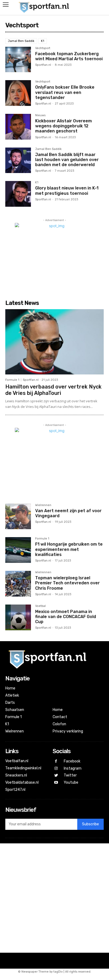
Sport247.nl (15, 789)
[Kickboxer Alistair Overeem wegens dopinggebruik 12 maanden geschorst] (18, 127)
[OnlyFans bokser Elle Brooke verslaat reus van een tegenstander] (18, 93)
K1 (42, 41)
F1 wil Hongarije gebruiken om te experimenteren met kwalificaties (69, 549)
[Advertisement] (54, 898)
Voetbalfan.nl (16, 761)
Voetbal (40, 606)
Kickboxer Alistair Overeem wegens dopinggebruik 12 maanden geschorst (63, 125)
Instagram (72, 768)
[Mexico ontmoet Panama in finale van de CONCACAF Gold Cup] (18, 617)
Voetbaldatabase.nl (22, 782)
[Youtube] (56, 782)
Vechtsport (42, 48)
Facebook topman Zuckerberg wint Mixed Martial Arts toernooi (69, 56)
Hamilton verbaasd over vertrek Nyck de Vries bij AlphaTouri (53, 389)
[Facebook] (56, 761)
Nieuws (40, 115)
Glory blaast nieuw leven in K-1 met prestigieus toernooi (66, 190)
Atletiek (12, 695)
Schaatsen (14, 709)
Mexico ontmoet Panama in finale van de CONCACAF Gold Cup (65, 616)
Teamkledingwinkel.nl (23, 768)
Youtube (71, 782)
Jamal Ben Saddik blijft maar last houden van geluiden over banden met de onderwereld (67, 159)
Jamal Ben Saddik (21, 41)
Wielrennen (43, 505)
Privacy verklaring (68, 731)
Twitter (70, 775)
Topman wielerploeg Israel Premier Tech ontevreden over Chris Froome (67, 582)
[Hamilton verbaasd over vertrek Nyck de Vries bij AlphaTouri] (54, 341)
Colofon (59, 724)
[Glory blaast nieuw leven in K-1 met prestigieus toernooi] (18, 194)
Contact (60, 717)
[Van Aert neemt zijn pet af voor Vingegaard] (18, 516)
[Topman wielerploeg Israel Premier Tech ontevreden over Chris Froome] (18, 584)
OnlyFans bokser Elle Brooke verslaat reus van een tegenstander (64, 92)
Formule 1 (12, 379)
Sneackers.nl (16, 775)
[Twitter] (56, 775)
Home (10, 688)
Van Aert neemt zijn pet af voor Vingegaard (68, 513)
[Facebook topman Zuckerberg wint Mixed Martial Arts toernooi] (18, 59)
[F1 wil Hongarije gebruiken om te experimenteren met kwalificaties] (18, 550)
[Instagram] (56, 768)
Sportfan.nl (43, 65)
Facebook (72, 761)
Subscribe (90, 824)
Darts (10, 702)
